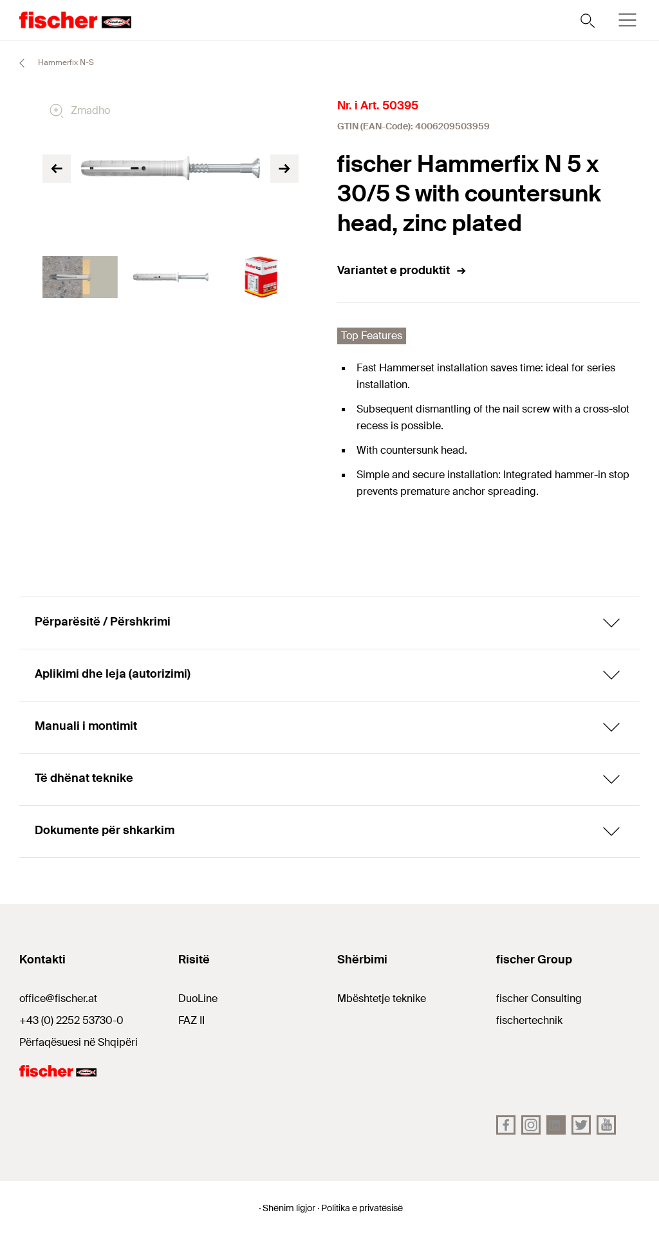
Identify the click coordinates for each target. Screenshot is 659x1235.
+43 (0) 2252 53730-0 (71, 1020)
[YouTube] (606, 1125)
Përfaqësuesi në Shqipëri (78, 1042)
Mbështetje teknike (381, 998)
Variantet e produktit (393, 270)
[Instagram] (531, 1125)
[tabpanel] (80, 277)
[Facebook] (505, 1125)
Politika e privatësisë (362, 1208)
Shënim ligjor (289, 1208)
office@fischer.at (58, 998)
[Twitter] (581, 1125)
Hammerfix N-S (65, 62)
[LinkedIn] (556, 1125)
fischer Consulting (539, 998)
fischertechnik (529, 1020)
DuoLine (198, 998)
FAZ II (191, 1020)
